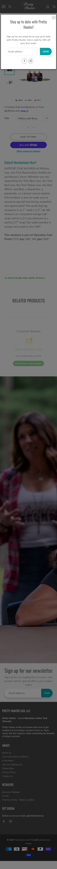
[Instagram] (30, 61)
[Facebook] (24, 61)
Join (46, 51)
